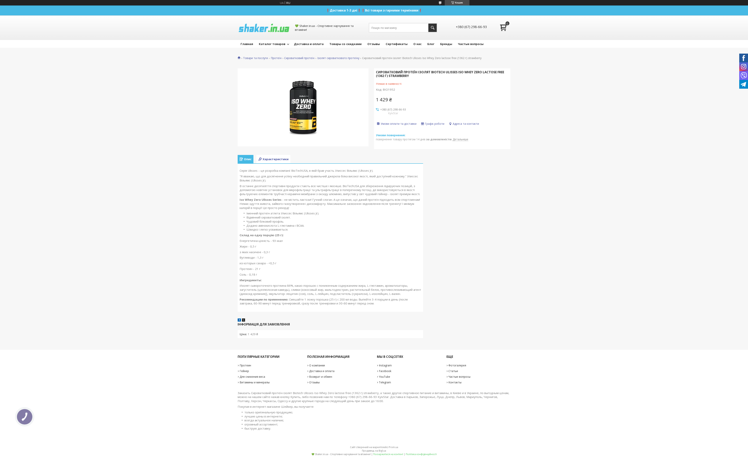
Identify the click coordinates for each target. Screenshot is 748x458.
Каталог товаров (272, 44)
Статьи (453, 371)
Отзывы (373, 44)
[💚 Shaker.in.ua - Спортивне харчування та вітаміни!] (264, 27)
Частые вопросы (470, 44)
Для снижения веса (252, 376)
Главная (247, 44)
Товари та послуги (255, 58)
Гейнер (244, 371)
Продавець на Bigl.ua (374, 450)
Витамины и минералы (255, 382)
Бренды (446, 44)
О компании (317, 365)
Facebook (385, 371)
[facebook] (239, 320)
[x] (243, 320)
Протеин (245, 365)
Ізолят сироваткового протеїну (338, 58)
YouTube (384, 376)
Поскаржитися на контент (388, 454)
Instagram (385, 365)
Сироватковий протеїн (299, 58)
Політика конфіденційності (421, 454)
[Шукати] (432, 28)
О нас (417, 44)
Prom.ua (393, 447)
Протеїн (276, 58)
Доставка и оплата (309, 44)
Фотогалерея (457, 365)
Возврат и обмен (320, 376)
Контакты (454, 382)
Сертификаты (397, 44)
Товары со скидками (345, 44)
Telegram (385, 382)
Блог (430, 44)
